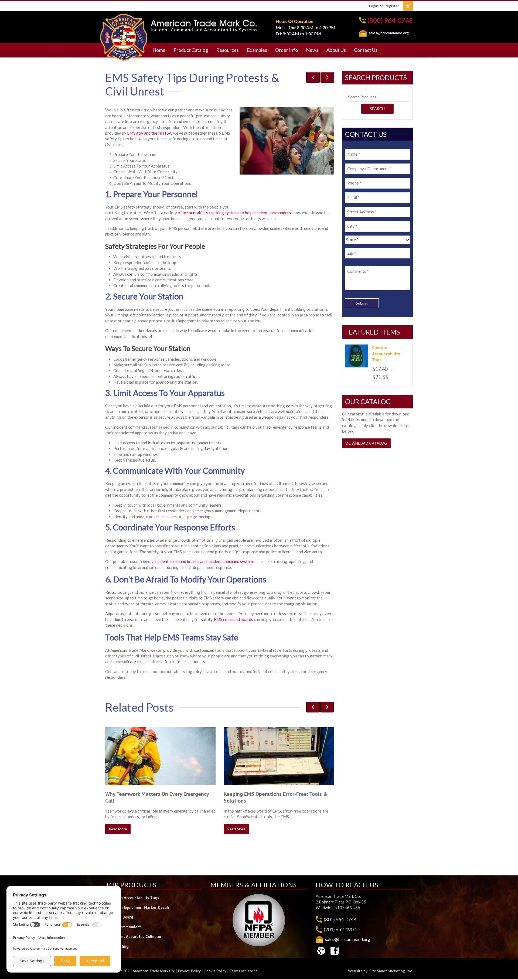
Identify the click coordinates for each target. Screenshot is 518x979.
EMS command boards (233, 619)
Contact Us (365, 50)
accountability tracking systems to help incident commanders (237, 212)
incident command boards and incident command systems (204, 561)
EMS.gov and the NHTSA (149, 133)
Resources (227, 50)
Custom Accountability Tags (134, 897)
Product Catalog (190, 50)
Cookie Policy (215, 970)
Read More (118, 829)
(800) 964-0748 (390, 20)
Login (373, 6)
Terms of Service (243, 970)
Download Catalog (366, 443)
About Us (336, 50)
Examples (257, 50)
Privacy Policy (189, 970)
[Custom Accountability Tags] (356, 355)
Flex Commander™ (125, 926)
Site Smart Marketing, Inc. (391, 970)
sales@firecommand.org (389, 32)
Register (391, 6)
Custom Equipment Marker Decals (139, 907)
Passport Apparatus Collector (135, 936)
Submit (362, 303)
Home (158, 50)
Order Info (286, 50)
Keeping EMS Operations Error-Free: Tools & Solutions (276, 797)
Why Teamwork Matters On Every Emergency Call (157, 797)
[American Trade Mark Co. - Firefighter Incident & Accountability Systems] (124, 36)
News (312, 50)
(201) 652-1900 (340, 929)
